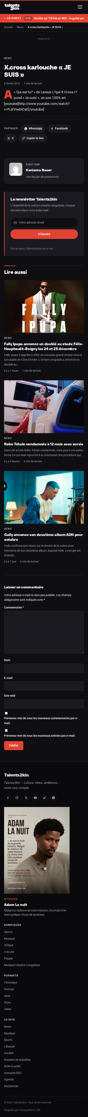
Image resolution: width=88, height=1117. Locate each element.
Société (8, 1053)
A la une (9, 952)
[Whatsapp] (53, 797)
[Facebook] (7, 797)
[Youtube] (35, 797)
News (20, 27)
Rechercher (11, 1086)
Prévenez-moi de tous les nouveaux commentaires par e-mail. (41, 721)
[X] (26, 797)
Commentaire (14, 607)
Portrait (9, 989)
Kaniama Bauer (39, 170)
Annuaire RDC (13, 1073)
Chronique (10, 982)
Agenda (9, 1079)
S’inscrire (44, 234)
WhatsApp (35, 128)
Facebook (61, 128)
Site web (9, 695)
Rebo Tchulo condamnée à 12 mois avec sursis (43, 444)
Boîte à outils (12, 1066)
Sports (8, 932)
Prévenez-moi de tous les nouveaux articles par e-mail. (40, 735)
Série (7, 996)
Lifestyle (9, 1046)
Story (7, 1002)
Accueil (8, 27)
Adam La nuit (15, 904)
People (8, 958)
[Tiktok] (44, 797)
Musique (9, 938)
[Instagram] (17, 797)
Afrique (8, 945)
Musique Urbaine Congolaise (22, 965)
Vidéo (7, 1009)
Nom (7, 660)
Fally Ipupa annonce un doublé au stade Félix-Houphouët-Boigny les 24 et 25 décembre (43, 346)
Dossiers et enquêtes (17, 1060)
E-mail (8, 678)
